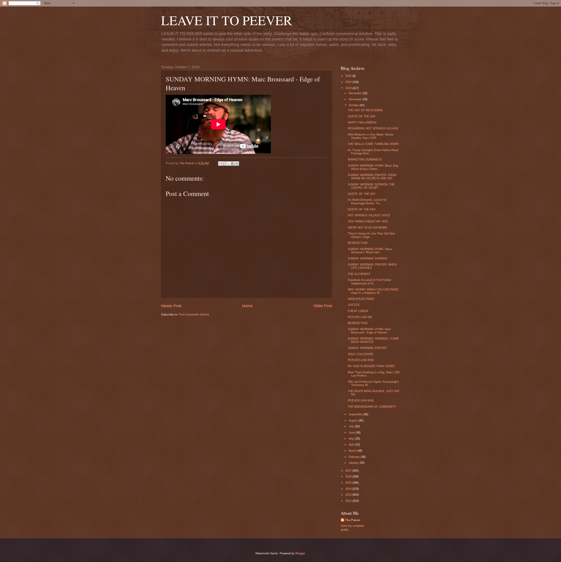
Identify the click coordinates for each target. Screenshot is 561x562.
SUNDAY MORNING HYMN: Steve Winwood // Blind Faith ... (370, 250)
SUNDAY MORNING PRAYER (367, 348)
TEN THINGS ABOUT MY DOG (368, 221)
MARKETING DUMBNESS (365, 159)
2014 (348, 488)
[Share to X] (228, 163)
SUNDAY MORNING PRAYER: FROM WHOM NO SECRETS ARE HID (372, 176)
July (352, 426)
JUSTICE (354, 305)
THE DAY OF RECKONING (365, 110)
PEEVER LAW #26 (360, 317)
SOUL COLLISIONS (360, 354)
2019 (348, 82)
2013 (348, 494)
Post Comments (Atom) (194, 314)
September (356, 414)
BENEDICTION (357, 243)
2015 (348, 482)
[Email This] (220, 163)
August (354, 420)
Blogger (300, 553)
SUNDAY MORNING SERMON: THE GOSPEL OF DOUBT (371, 186)
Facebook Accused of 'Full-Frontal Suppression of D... (369, 281)
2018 (348, 88)
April (352, 444)
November (355, 99)
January (354, 462)
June (352, 432)
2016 (348, 476)
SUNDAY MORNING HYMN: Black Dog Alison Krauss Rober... (373, 167)
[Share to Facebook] (233, 163)
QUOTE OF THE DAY (362, 116)
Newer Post (171, 306)
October (354, 105)
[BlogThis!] (224, 163)
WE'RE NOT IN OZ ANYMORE (367, 227)
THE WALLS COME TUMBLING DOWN (373, 144)
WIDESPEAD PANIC (361, 299)
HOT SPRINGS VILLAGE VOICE (369, 215)
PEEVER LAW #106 (361, 400)
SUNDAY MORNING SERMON (367, 258)
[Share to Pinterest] (237, 163)
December (355, 93)
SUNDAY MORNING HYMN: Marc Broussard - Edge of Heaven (369, 331)
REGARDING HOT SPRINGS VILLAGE (373, 128)
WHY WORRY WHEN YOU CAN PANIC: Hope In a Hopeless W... (373, 291)
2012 (348, 500)
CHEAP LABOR (358, 311)
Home (247, 306)
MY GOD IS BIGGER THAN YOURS (371, 366)
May (352, 438)
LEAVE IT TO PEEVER (226, 20)
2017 (348, 470)
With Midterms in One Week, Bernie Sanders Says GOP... (370, 136)
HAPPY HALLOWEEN (362, 122)
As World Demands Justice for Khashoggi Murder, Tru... (367, 201)
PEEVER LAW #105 (361, 360)
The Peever (352, 520)
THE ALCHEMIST (359, 274)
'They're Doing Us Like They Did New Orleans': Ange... (371, 235)
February (355, 456)
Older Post (322, 306)
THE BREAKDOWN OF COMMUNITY (372, 406)
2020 (348, 76)
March (353, 450)
